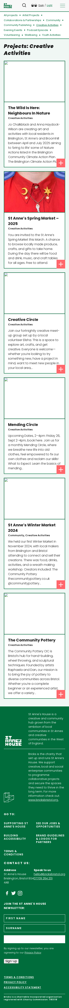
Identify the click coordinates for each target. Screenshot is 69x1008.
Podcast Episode (37, 30)
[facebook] (7, 893)
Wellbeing (31, 35)
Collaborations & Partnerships (22, 20)
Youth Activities (51, 35)
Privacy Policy (33, 952)
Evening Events (13, 30)
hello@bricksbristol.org (49, 874)
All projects (11, 15)
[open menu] (62, 5)
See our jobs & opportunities (48, 824)
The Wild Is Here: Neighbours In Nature (29, 110)
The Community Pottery (32, 640)
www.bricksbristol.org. (43, 800)
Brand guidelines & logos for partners (50, 839)
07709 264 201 (43, 878)
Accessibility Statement (22, 987)
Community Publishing (17, 25)
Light (49, 5)
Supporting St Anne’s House (16, 824)
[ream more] (61, 163)
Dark (41, 5)
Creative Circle (23, 319)
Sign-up (11, 961)
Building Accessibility (15, 837)
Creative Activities (47, 25)
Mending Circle (23, 424)
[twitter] (13, 893)
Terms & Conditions (13, 852)
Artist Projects (30, 15)
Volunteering (12, 35)
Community (53, 20)
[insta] (20, 893)
